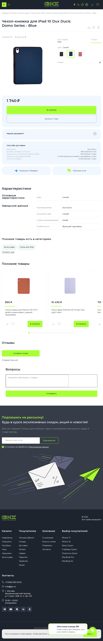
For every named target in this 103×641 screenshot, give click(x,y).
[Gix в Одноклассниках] (29, 609)
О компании (47, 538)
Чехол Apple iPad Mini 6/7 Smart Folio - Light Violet (68, 311)
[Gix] (51, 4)
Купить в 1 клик (51, 119)
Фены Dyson (67, 545)
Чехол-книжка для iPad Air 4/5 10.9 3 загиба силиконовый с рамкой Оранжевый (21, 312)
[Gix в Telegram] (4, 609)
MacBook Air (67, 561)
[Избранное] (98, 5)
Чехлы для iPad (27, 247)
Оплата (22, 549)
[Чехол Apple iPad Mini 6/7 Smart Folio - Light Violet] (70, 286)
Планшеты (6, 542)
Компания (48, 531)
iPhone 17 (66, 538)
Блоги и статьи (49, 542)
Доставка (23, 545)
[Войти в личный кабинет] (87, 5)
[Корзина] (82, 5)
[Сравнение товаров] (92, 5)
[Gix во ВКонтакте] (23, 609)
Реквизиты (47, 545)
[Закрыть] (99, 631)
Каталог (7, 531)
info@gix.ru (10, 586)
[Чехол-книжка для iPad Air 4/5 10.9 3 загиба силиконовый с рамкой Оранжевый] (24, 286)
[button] (29, 333)
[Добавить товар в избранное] (13, 324)
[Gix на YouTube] (10, 609)
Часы (4, 549)
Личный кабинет (26, 538)
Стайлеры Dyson (69, 549)
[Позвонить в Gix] (78, 5)
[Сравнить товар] (7, 324)
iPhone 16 (66, 542)
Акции (22, 565)
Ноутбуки (6, 545)
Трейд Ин (23, 561)
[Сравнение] (89, 27)
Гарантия (23, 557)
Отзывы (22, 542)
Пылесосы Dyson (69, 553)
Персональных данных (38, 447)
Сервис (22, 553)
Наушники (6, 553)
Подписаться (49, 440)
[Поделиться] (98, 27)
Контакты (46, 549)
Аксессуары (9, 247)
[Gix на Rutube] (16, 609)
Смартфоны (7, 538)
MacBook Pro (68, 557)
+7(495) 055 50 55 (13, 582)
